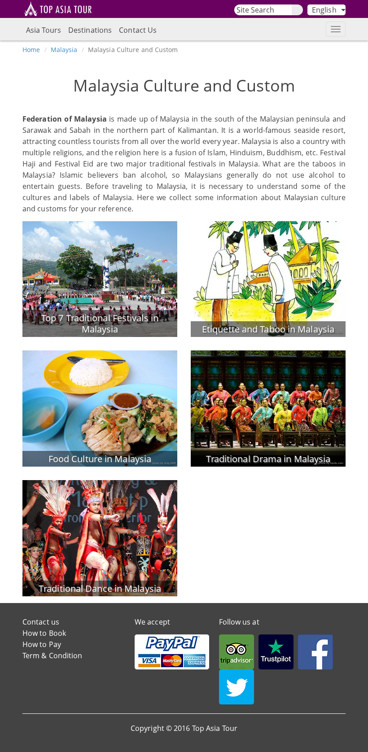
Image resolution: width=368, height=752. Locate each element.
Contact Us (138, 30)
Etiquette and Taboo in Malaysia (268, 329)
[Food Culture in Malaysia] (99, 408)
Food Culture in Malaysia (99, 459)
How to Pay (41, 644)
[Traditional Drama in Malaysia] (268, 408)
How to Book (44, 633)
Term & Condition (52, 655)
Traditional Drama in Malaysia (268, 459)
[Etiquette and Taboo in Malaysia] (268, 278)
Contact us (40, 622)
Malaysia (64, 49)
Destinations (90, 30)
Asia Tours (43, 30)
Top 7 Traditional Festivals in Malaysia (99, 323)
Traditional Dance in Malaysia (100, 588)
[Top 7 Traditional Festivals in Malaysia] (99, 278)
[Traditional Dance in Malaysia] (99, 537)
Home (31, 49)
